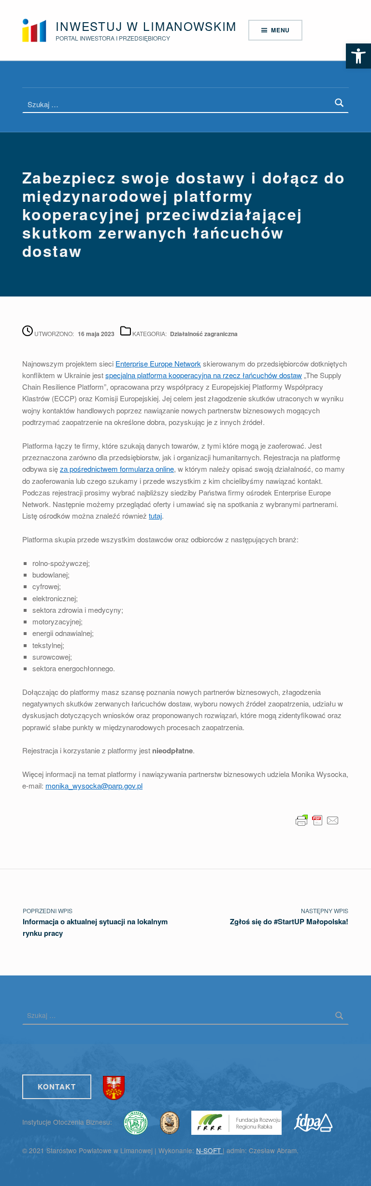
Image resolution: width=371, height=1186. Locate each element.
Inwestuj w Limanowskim (146, 25)
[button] (358, 56)
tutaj (155, 515)
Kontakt (57, 1086)
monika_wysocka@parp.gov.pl (94, 785)
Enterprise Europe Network (158, 363)
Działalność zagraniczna (204, 333)
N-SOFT (209, 1150)
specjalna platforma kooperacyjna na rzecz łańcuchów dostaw (203, 375)
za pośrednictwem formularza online (117, 469)
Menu (280, 30)
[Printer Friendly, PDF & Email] (317, 819)
